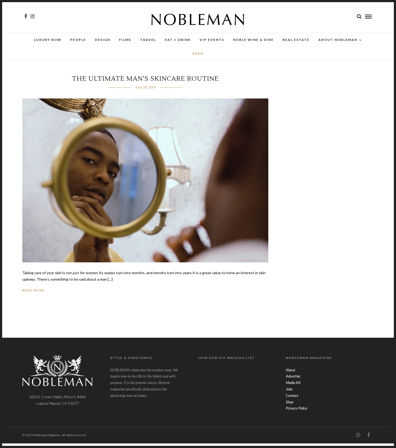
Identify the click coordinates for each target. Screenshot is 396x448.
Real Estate (296, 40)
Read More (33, 290)
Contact (292, 395)
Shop (289, 402)
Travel (148, 40)
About (290, 370)
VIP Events (212, 40)
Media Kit (293, 382)
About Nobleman (337, 40)
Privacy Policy (296, 408)
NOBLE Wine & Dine (253, 40)
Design (102, 40)
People (78, 40)
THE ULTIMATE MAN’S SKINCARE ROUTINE (145, 79)
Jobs (289, 389)
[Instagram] (32, 16)
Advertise (293, 376)
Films (125, 40)
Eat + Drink (178, 40)
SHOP (198, 53)
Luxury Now (47, 40)
